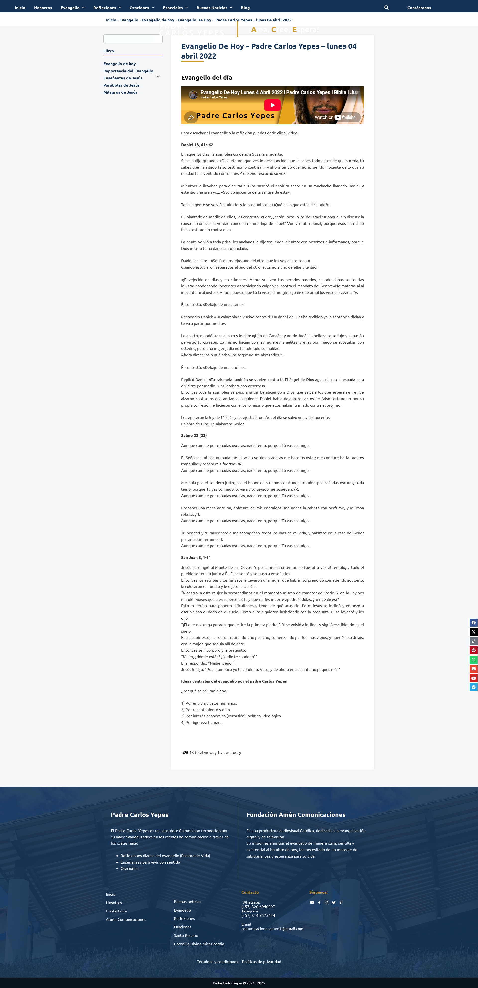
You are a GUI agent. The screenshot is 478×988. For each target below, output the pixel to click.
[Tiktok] (474, 641)
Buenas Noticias (212, 7)
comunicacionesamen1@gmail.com (272, 928)
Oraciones (139, 7)
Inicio (20, 7)
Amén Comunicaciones (126, 919)
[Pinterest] (474, 650)
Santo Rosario (186, 935)
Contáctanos (117, 910)
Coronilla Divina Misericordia (199, 943)
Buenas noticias (187, 901)
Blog (245, 7)
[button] (386, 8)
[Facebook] (474, 623)
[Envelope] (474, 669)
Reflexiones (104, 7)
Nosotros (43, 7)
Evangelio (70, 7)
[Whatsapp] (474, 660)
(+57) (246, 906)
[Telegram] (474, 687)
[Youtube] (474, 678)
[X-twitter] (474, 632)
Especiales (173, 7)
